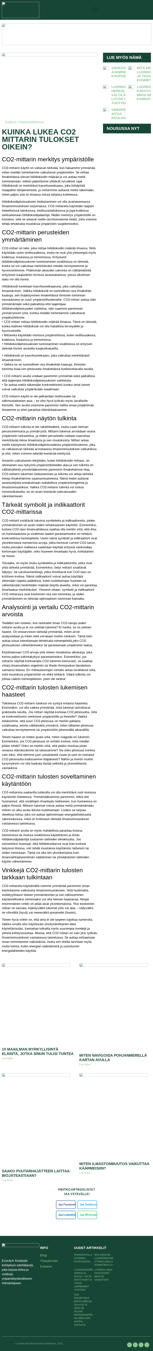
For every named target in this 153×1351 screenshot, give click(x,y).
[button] (95, 9)
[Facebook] (129, 1344)
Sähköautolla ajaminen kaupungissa (125, 72)
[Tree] (146, 1344)
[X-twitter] (135, 1344)
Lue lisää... (8, 1058)
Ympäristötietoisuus (31, 122)
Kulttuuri (10, 122)
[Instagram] (141, 1344)
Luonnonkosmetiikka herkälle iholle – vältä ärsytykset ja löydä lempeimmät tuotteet (87, 1279)
